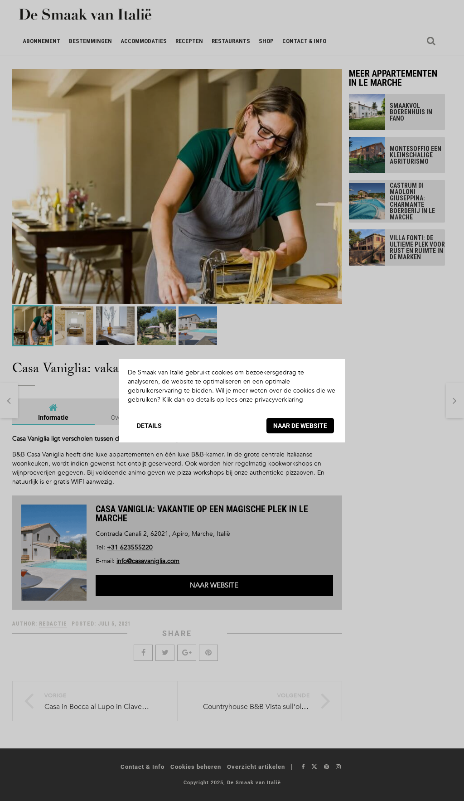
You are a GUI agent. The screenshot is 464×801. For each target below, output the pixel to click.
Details (149, 425)
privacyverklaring (279, 399)
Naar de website (300, 425)
